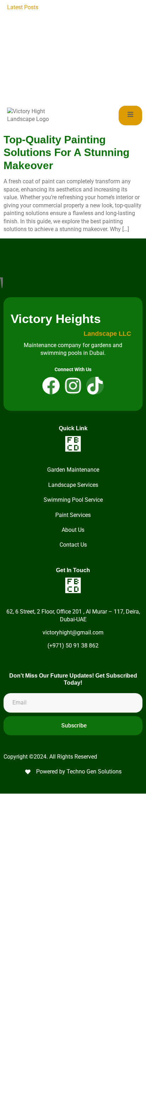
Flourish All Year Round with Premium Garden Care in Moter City (88, 70)
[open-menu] (130, 115)
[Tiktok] (95, 386)
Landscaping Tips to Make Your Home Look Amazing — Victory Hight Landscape (91, 15)
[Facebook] (51, 386)
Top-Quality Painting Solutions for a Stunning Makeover (66, 152)
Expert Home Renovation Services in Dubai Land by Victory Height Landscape (83, 55)
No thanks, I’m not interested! (73, 1102)
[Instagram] (73, 386)
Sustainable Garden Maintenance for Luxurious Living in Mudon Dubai (87, 86)
